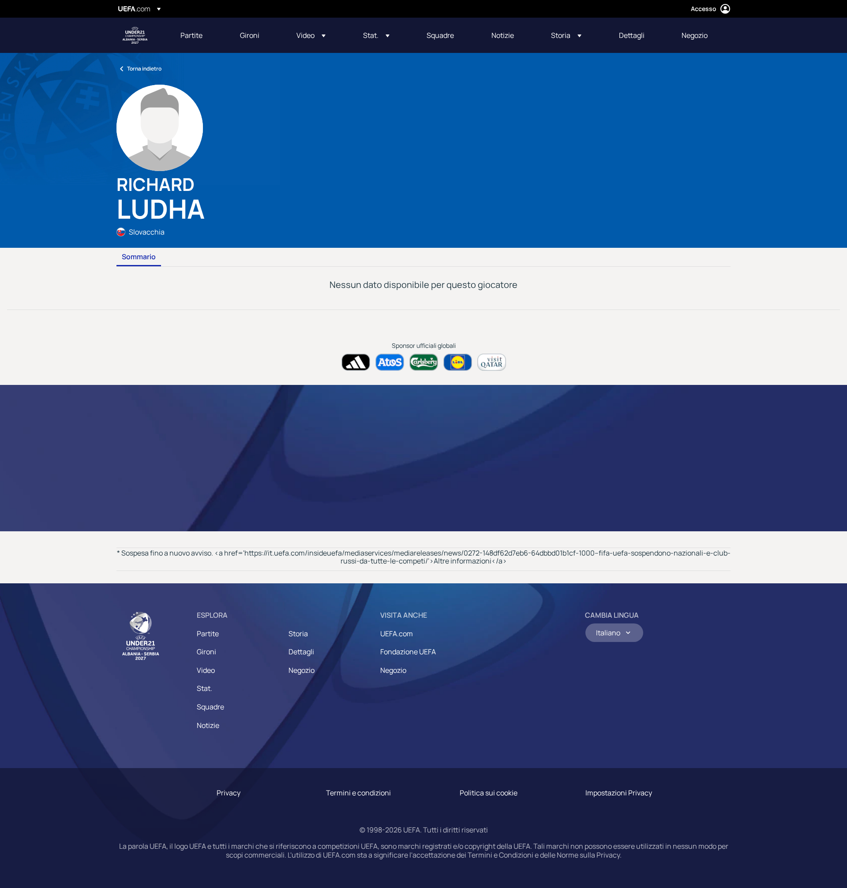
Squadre (210, 707)
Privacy (228, 793)
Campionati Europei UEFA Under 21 (135, 35)
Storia (298, 633)
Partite (208, 633)
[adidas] (355, 362)
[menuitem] (199, 35)
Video (206, 670)
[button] (311, 35)
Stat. (204, 688)
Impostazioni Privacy (618, 793)
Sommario (139, 257)
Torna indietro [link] (144, 68)
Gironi (206, 652)
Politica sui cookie (488, 793)
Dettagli (301, 652)
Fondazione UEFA (408, 652)
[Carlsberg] (423, 362)
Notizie (208, 725)
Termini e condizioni (358, 793)
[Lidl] (457, 362)
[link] (191, 35)
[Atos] (389, 362)
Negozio (302, 670)
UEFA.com (396, 633)
